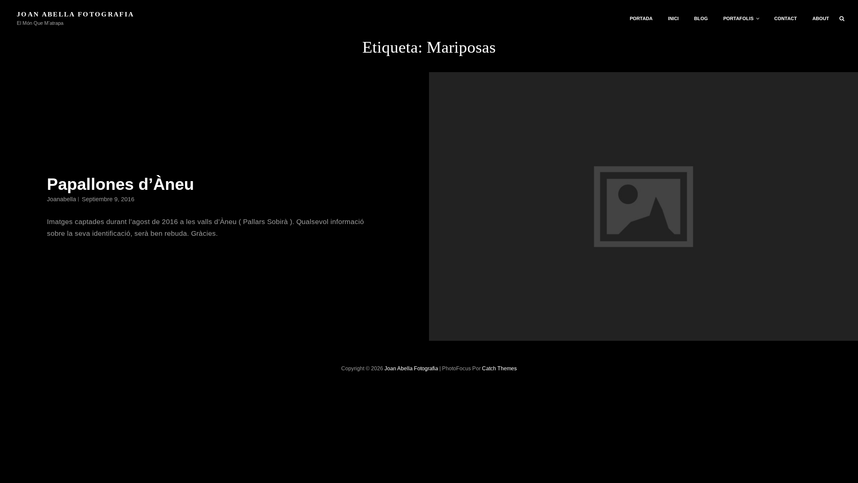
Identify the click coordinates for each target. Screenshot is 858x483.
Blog (701, 18)
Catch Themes (499, 368)
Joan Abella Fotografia (75, 14)
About (820, 18)
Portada (641, 18)
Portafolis (738, 18)
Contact (785, 18)
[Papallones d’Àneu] (643, 206)
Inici (673, 18)
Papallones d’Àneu (120, 184)
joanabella (61, 199)
